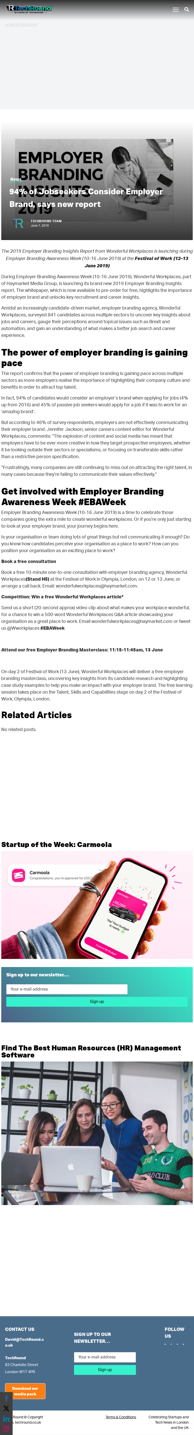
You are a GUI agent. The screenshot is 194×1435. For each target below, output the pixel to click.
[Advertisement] (97, 67)
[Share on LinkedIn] (6, 1418)
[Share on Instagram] (6, 1428)
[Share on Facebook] (6, 1398)
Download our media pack (25, 1391)
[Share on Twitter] (6, 1408)
